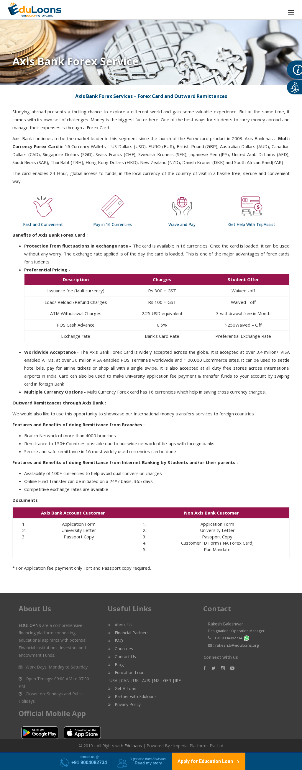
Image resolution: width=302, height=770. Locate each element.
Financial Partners (131, 632)
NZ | (158, 680)
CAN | (127, 680)
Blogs (120, 664)
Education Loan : (130, 672)
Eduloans (133, 745)
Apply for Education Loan (206, 761)
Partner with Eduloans (135, 696)
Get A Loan (125, 688)
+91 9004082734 (229, 637)
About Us (123, 625)
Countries (123, 648)
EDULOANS (30, 625)
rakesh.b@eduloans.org (237, 645)
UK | (137, 680)
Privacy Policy (127, 704)
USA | (114, 680)
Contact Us (125, 656)
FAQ (118, 640)
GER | (169, 680)
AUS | (148, 680)
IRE (178, 680)
